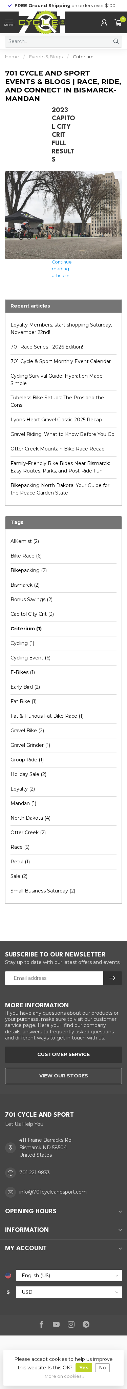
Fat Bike (23, 701)
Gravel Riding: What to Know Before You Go (62, 434)
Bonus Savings (31, 599)
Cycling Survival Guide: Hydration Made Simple (56, 379)
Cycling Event (30, 658)
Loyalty (22, 789)
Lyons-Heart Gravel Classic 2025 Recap (56, 420)
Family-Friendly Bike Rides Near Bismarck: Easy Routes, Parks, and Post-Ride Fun (60, 467)
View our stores (63, 1076)
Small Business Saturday (42, 891)
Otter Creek (28, 832)
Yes (83, 1368)
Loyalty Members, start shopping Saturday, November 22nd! (61, 328)
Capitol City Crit (32, 614)
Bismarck (25, 585)
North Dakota (30, 818)
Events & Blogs (46, 56)
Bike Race (26, 556)
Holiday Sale (28, 774)
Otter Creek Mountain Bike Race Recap (57, 449)
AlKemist (24, 541)
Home (12, 56)
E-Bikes (22, 672)
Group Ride (27, 760)
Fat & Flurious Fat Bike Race (47, 716)
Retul (20, 862)
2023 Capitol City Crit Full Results (63, 135)
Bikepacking (28, 570)
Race (19, 847)
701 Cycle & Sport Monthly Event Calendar (60, 361)
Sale (18, 876)
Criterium (83, 56)
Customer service (63, 1054)
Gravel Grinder (30, 745)
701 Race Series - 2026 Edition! (46, 347)
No (102, 1368)
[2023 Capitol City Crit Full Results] (63, 214)
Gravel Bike (27, 731)
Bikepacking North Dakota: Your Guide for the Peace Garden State (59, 489)
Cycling (22, 643)
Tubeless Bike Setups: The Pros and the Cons (57, 401)
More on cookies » (64, 1376)
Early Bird (25, 687)
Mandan (23, 803)
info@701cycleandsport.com (53, 1192)
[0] (118, 22)
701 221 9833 (34, 1173)
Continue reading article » (62, 268)
